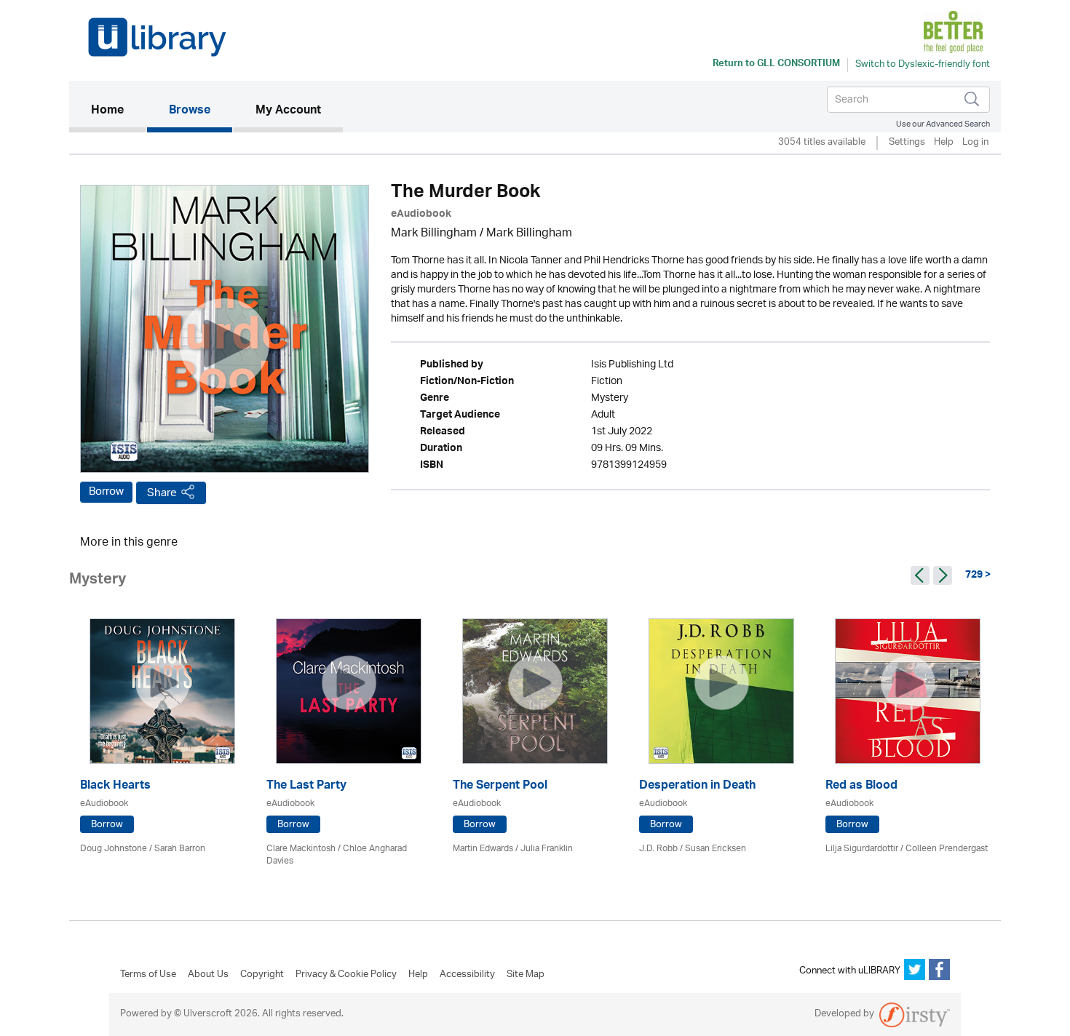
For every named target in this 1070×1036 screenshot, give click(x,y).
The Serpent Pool (500, 787)
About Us (208, 975)
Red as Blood (861, 787)
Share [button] (162, 492)
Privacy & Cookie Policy (346, 975)
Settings (907, 143)
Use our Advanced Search (943, 124)
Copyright (262, 975)
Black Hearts (115, 787)
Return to (776, 64)
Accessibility (467, 975)
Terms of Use (148, 975)
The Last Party (306, 787)
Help (944, 143)
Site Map (525, 975)
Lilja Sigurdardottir (861, 848)
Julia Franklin (546, 848)
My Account (288, 111)
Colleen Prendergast (946, 848)
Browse (189, 111)
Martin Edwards (483, 848)
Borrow (106, 492)
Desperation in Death (697, 787)
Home (118, 111)
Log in (975, 143)
